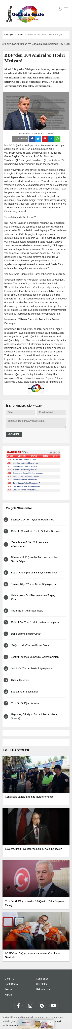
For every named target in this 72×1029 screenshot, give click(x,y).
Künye (8, 994)
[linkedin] (51, 139)
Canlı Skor (42, 978)
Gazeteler (41, 984)
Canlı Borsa (11, 984)
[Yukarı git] (65, 1022)
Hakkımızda (43, 989)
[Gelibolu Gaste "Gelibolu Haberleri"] (26, 14)
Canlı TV (10, 978)
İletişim (9, 989)
